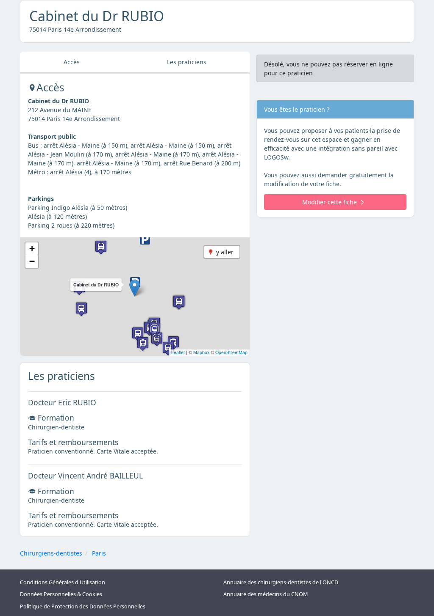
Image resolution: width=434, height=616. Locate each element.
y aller (225, 252)
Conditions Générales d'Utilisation (62, 582)
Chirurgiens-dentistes (51, 553)
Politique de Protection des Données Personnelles (82, 606)
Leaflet (178, 352)
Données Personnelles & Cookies (61, 594)
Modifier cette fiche (329, 202)
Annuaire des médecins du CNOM (265, 594)
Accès (72, 62)
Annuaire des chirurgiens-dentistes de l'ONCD (280, 582)
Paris (99, 553)
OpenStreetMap (231, 352)
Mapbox (201, 352)
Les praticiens (186, 62)
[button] (134, 288)
